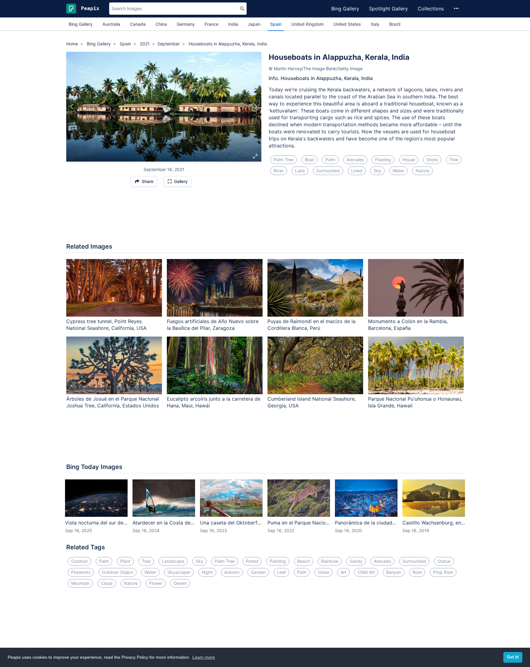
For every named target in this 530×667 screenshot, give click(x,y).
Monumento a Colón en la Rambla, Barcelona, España (408, 324)
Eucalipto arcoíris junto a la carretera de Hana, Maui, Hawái (213, 402)
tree (453, 159)
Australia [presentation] (111, 24)
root (417, 572)
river (279, 170)
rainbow (329, 561)
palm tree (284, 159)
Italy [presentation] (375, 24)
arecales (355, 159)
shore (432, 159)
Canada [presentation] (138, 24)
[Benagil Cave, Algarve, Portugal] (255, 106)
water (398, 170)
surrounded (328, 170)
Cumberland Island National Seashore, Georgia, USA (311, 402)
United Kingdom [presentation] (307, 24)
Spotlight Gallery (388, 9)
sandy (356, 561)
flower (155, 583)
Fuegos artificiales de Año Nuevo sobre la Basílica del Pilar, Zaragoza (213, 324)
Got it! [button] (513, 657)
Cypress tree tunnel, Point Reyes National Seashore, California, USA (106, 324)
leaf (281, 572)
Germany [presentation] (186, 24)
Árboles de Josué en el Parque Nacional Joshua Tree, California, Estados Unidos (112, 402)
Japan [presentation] (254, 24)
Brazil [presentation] (394, 24)
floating (383, 159)
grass (323, 572)
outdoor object (117, 572)
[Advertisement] (265, 218)
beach (303, 561)
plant (125, 561)
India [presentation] (233, 24)
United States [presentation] (347, 24)
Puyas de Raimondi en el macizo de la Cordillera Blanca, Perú (311, 324)
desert (180, 583)
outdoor (79, 561)
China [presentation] (161, 24)
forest (252, 561)
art (343, 572)
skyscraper (178, 572)
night (207, 572)
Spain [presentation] (276, 24)
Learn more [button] (203, 657)
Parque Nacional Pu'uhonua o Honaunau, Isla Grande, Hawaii (415, 402)
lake (300, 170)
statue (444, 561)
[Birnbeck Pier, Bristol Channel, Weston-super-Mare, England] (72, 106)
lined (356, 170)
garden (258, 572)
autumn (232, 572)
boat (309, 159)
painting (278, 561)
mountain (80, 583)
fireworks (80, 572)
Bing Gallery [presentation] (81, 24)
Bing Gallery (345, 9)
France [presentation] (211, 24)
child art (366, 572)
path (301, 572)
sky (377, 170)
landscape (173, 561)
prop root (443, 572)
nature (422, 170)
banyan (393, 572)
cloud (107, 583)
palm (330, 159)
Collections (431, 9)
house (408, 159)
